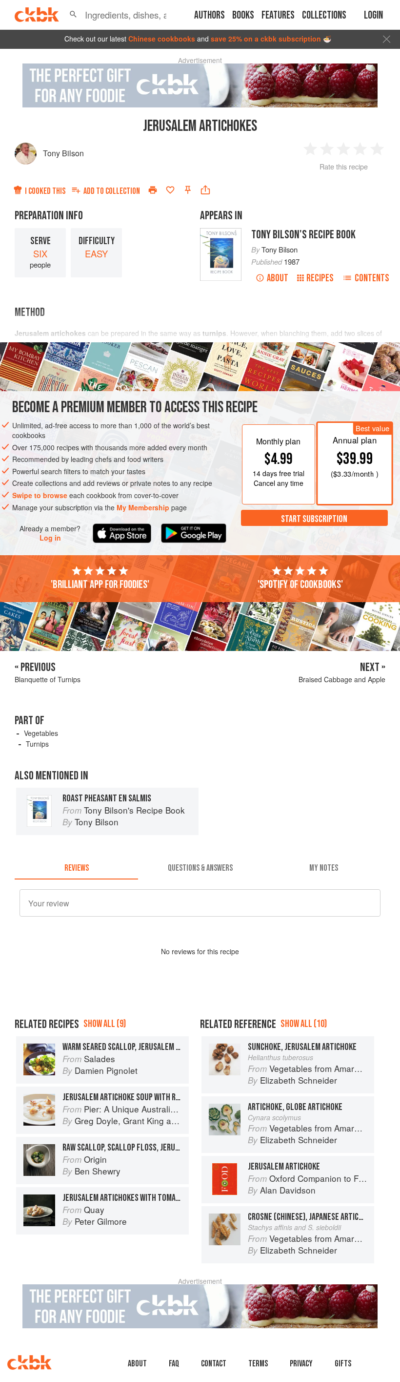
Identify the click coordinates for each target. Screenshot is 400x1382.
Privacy (301, 1364)
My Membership (143, 507)
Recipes (320, 278)
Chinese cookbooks (161, 38)
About (277, 278)
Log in (50, 538)
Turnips (37, 744)
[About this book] (220, 232)
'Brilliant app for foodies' (100, 584)
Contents (372, 278)
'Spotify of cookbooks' (300, 584)
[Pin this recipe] (188, 190)
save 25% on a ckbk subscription (266, 38)
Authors (209, 15)
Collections (324, 15)
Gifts (343, 1364)
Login (373, 15)
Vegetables (41, 733)
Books (243, 15)
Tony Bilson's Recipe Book (303, 235)
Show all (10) (303, 1024)
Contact (213, 1364)
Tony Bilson (63, 153)
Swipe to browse (39, 495)
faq (174, 1364)
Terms (258, 1364)
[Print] (152, 190)
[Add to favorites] (170, 190)
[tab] (76, 867)
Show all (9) (104, 1024)
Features (278, 15)
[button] (73, 15)
